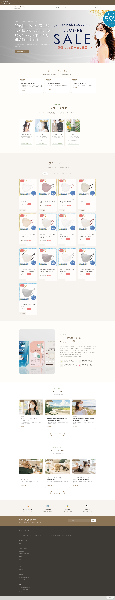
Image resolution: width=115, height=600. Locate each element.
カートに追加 (22, 210)
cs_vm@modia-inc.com (25, 587)
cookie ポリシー (22, 551)
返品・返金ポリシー (36, 598)
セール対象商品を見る (22, 51)
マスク (52, 7)
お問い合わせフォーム (25, 591)
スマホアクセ (58, 7)
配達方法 (21, 569)
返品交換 (21, 574)
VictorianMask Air (54, 173)
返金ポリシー (21, 559)
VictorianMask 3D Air (66, 173)
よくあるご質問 (22, 579)
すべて (45, 173)
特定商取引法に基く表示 (24, 553)
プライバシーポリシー (23, 548)
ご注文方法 (21, 566)
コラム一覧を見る (57, 434)
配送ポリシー (21, 556)
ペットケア (66, 7)
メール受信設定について (24, 577)
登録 (93, 520)
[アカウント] (98, 7)
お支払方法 (21, 572)
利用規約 (21, 546)
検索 (20, 543)
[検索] (95, 7)
